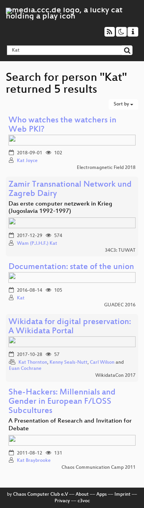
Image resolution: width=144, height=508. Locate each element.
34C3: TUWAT (120, 250)
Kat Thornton (32, 362)
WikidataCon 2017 (115, 375)
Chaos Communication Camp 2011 (98, 467)
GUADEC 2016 (120, 305)
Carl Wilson (102, 362)
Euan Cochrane (25, 368)
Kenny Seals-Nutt (69, 362)
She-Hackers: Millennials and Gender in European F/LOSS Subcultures (62, 402)
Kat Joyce (27, 161)
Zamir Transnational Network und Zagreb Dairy (70, 189)
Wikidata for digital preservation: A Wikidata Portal (69, 327)
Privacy (62, 501)
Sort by (122, 104)
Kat (21, 298)
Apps (101, 494)
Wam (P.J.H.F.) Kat (37, 243)
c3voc (84, 501)
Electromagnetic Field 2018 (106, 167)
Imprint (122, 494)
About (82, 494)
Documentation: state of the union (71, 267)
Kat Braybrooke (34, 460)
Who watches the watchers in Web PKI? (62, 125)
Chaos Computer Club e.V (40, 494)
